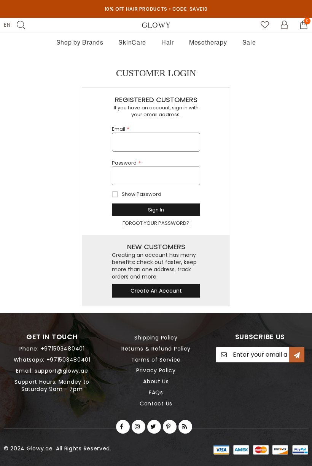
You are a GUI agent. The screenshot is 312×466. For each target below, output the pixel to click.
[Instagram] (138, 427)
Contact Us (156, 403)
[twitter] (154, 427)
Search (20, 25)
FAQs (156, 392)
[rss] (185, 427)
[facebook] (123, 427)
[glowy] (156, 25)
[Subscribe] (296, 354)
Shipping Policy (156, 337)
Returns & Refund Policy (156, 348)
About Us (156, 381)
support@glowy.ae (61, 371)
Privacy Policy (156, 370)
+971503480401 (63, 348)
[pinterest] (170, 427)
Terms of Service (156, 360)
